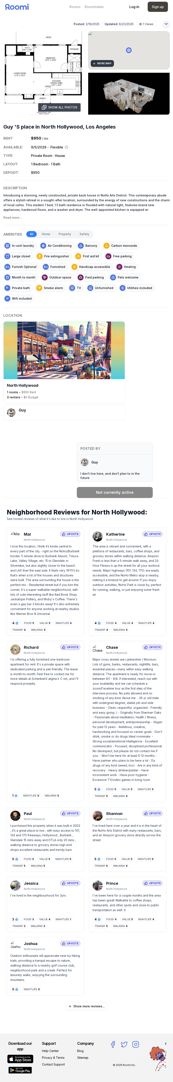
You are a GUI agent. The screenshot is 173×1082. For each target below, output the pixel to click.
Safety (84, 234)
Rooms (74, 7)
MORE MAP (102, 63)
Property (65, 234)
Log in (134, 7)
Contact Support (53, 1064)
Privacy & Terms (53, 1057)
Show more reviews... (89, 1006)
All (31, 234)
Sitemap (82, 1057)
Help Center (50, 1051)
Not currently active (115, 492)
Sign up (158, 7)
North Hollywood (62, 127)
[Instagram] (135, 1044)
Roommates (94, 7)
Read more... (12, 217)
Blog (80, 1051)
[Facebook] (112, 1044)
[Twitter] (124, 1044)
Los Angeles (101, 127)
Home (46, 234)
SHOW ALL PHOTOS (62, 107)
